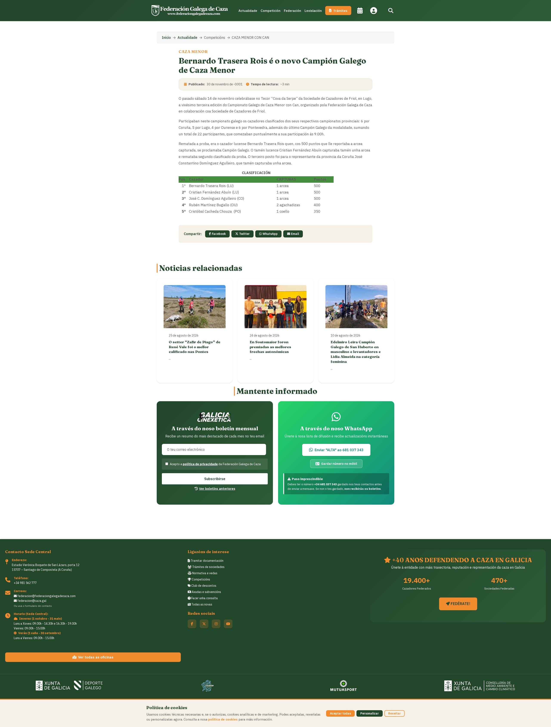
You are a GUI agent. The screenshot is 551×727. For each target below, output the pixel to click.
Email (295, 234)
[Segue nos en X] (204, 623)
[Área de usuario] (373, 10)
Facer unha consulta (204, 598)
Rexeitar (394, 713)
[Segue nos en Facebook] (192, 623)
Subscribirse (214, 479)
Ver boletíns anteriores (217, 488)
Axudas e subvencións (206, 592)
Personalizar (369, 713)
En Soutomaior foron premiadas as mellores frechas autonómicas (270, 347)
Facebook (219, 234)
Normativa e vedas (204, 573)
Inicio (166, 37)
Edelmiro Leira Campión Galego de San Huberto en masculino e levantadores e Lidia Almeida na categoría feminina (356, 352)
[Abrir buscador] (391, 10)
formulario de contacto (38, 605)
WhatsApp (270, 234)
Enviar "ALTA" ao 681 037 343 (339, 450)
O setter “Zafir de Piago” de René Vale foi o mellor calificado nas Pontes (194, 347)
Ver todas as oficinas (95, 657)
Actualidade (247, 10)
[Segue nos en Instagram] (216, 623)
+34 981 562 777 (25, 583)
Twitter (244, 234)
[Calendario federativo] (360, 10)
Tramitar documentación (206, 561)
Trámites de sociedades (208, 567)
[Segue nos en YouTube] (228, 623)
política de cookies (223, 719)
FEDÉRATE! (460, 603)
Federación (292, 10)
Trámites (340, 10)
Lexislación (313, 10)
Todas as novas (201, 604)
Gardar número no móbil (339, 464)
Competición (270, 10)
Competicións (200, 579)
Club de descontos (203, 586)
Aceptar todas (340, 713)
